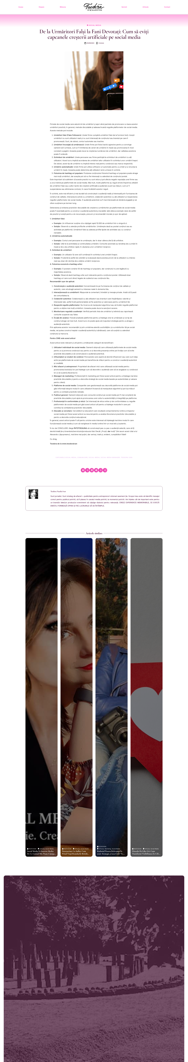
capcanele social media (66, 457)
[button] (83, 470)
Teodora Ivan (126, 457)
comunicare (82, 457)
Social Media (95, 25)
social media (94, 457)
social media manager (110, 457)
